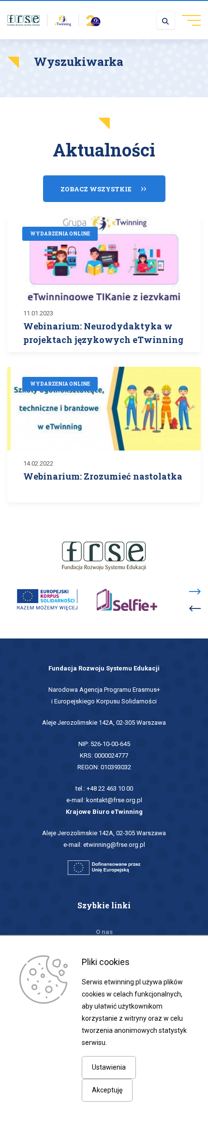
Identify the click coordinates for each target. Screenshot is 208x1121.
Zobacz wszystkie (96, 189)
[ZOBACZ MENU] (188, 20)
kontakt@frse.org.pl (114, 800)
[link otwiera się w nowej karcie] (23, 20)
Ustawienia (109, 1067)
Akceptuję (107, 1090)
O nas (104, 931)
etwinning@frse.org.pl (114, 844)
